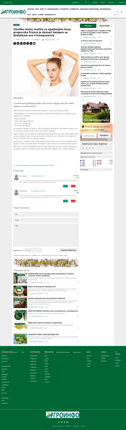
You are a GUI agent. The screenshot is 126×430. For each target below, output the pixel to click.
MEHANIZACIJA (105, 9)
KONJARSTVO (33, 367)
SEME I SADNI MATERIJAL (47, 371)
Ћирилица (122, 2)
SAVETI (34, 15)
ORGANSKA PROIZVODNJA (89, 9)
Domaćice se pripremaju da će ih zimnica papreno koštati (96, 66)
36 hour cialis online (55, 197)
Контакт (83, 426)
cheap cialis (22, 180)
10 (48, 282)
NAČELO (117, 366)
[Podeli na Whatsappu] (27, 43)
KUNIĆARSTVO (33, 381)
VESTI (37, 9)
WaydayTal (24, 191)
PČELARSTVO (33, 373)
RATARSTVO (4, 356)
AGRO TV (43, 9)
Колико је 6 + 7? (19, 250)
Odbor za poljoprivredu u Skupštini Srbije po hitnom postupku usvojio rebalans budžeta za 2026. (96, 33)
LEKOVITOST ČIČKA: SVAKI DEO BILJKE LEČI (43, 334)
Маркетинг (68, 426)
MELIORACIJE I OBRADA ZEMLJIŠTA (5, 377)
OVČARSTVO (33, 361)
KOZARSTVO (33, 364)
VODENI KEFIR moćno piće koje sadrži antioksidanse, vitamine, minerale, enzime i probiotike (51, 275)
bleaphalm (24, 176)
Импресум (76, 426)
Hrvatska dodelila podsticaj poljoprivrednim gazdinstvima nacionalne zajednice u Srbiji (96, 49)
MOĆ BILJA (103, 361)
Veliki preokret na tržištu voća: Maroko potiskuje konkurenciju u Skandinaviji (95, 58)
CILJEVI (117, 363)
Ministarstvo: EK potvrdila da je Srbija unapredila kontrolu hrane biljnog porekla (96, 93)
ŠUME (46, 356)
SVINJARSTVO (33, 359)
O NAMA (41, 15)
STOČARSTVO (64, 9)
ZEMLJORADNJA (53, 9)
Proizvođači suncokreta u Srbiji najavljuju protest (96, 74)
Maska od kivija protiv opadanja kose (42, 287)
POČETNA (30, 9)
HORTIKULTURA (5, 382)
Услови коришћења (58, 426)
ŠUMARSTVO (74, 9)
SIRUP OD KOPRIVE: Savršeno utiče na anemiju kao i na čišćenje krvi (53, 311)
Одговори (77, 175)
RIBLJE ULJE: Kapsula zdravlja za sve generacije (45, 323)
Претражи (104, 135)
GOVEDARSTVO (34, 356)
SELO (29, 15)
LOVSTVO (47, 382)
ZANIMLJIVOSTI (50, 15)
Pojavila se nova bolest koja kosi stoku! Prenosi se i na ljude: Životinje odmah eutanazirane (95, 84)
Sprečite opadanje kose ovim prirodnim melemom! (46, 298)
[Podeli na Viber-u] (31, 43)
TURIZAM (89, 361)
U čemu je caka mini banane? (91, 41)
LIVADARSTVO (5, 385)
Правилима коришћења (49, 255)
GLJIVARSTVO (5, 403)
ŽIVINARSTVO (33, 370)
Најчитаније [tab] (104, 26)
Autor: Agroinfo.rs (49, 39)
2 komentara (36, 39)
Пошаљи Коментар (68, 250)
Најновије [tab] (88, 26)
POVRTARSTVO (5, 359)
